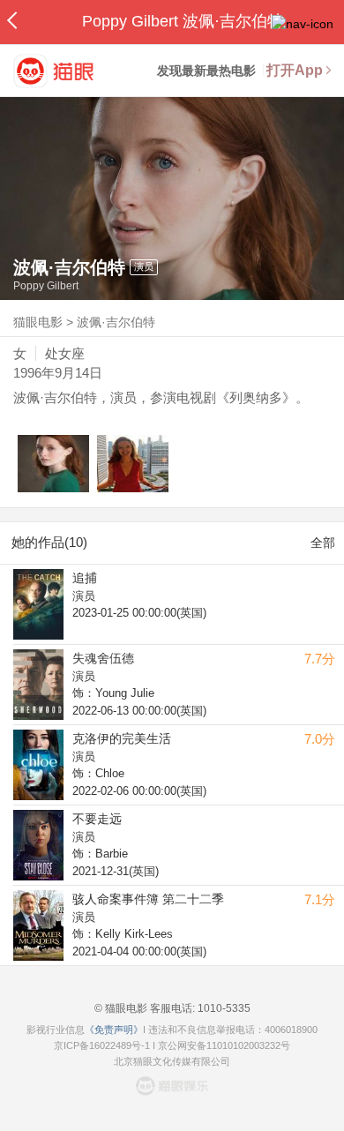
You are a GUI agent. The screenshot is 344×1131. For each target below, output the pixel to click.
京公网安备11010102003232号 (224, 1045)
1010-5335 (223, 1008)
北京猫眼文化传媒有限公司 (172, 1061)
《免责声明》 (114, 1029)
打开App (294, 70)
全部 (322, 543)
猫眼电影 (38, 322)
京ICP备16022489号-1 (102, 1045)
